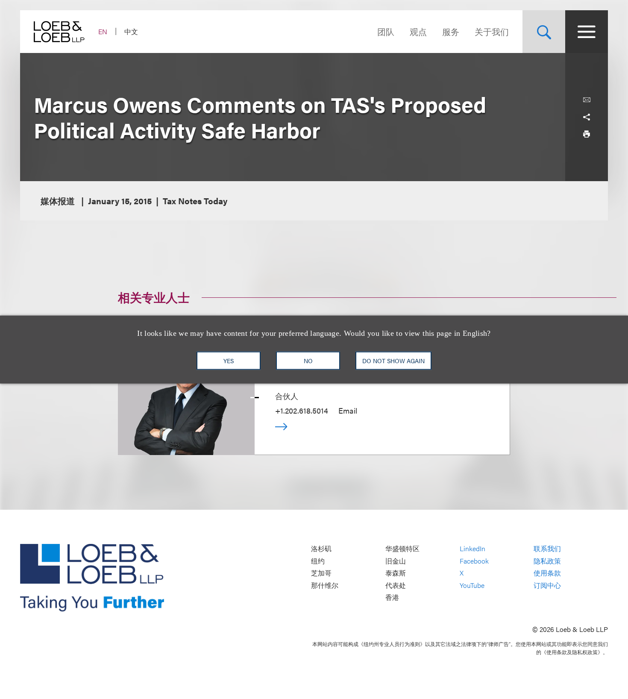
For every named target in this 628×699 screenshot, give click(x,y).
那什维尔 (324, 585)
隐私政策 (547, 561)
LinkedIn (472, 549)
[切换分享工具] (586, 117)
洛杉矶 (321, 549)
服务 (450, 31)
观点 (418, 31)
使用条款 (547, 573)
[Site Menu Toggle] (586, 31)
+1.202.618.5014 (301, 410)
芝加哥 (321, 573)
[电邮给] (586, 100)
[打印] (586, 134)
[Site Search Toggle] (543, 31)
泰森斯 (395, 573)
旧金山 (395, 561)
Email (347, 410)
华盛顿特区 (402, 549)
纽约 (318, 561)
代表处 (395, 585)
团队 (385, 31)
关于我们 (492, 31)
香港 (392, 597)
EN (102, 31)
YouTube (472, 585)
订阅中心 (547, 585)
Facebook (474, 561)
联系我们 (547, 549)
